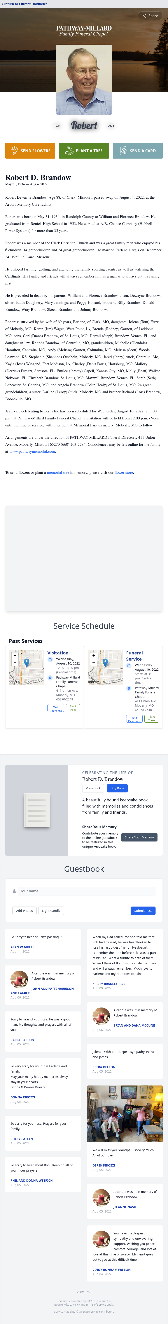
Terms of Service (96, 1304)
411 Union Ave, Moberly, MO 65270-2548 (67, 694)
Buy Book (117, 788)
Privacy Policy (71, 1304)
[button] (26, 662)
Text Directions (55, 708)
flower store (124, 472)
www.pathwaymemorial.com (32, 451)
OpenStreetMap (88, 1311)
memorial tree (58, 472)
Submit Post (143, 911)
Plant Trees (73, 708)
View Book (93, 788)
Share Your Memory (139, 837)
